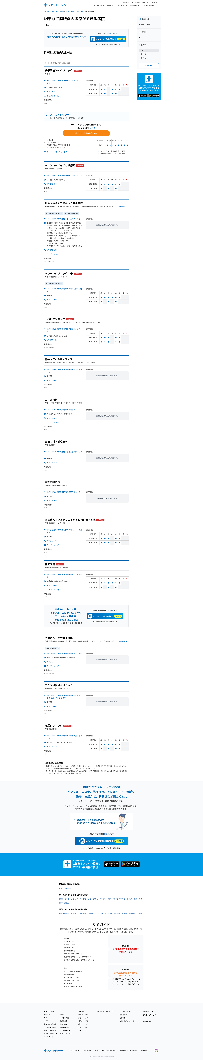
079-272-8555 (52, 250)
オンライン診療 (99, 5)
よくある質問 (136, 2)
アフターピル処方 (66, 1034)
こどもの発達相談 (50, 1027)
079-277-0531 (52, 380)
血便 (140, 899)
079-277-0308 (52, 418)
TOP (45, 11)
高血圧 (66, 903)
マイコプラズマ (119, 899)
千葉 (79, 1027)
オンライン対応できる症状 (57, 151)
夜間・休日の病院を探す (128, 1021)
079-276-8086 (52, 299)
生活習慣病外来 (65, 1030)
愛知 (79, 1030)
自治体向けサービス (149, 1015)
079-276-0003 (52, 585)
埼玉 (79, 1024)
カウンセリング (122, 5)
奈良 (86, 1024)
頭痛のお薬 (63, 1021)
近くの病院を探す (53, 11)
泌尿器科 (67, 888)
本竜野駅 (132, 913)
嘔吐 (110, 899)
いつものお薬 (64, 1018)
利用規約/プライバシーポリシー (105, 1051)
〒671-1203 (63, 492)
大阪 (86, 1015)
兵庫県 (62, 11)
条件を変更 (149, 65)
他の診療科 (121, 206)
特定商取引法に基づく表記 (128, 1051)
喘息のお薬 (63, 1024)
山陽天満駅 (92, 913)
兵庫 (86, 1018)
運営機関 (154, 2)
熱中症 (129, 899)
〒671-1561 (64, 653)
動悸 (61, 903)
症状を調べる (134, 5)
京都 (86, 1021)
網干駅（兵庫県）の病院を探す (74, 11)
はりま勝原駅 (64, 913)
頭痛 (89, 899)
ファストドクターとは (150, 5)
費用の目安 (116, 848)
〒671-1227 (64, 175)
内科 (61, 888)
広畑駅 (100, 913)
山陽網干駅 (82, 913)
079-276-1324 (52, 746)
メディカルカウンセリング (104, 1011)
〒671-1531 (63, 409)
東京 (79, 1018)
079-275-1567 (52, 340)
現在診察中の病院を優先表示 (59, 63)
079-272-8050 (52, 184)
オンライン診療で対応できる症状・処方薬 (108, 44)
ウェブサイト (52, 95)
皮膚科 (62, 1015)
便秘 (105, 899)
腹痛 (84, 899)
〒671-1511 (64, 696)
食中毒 (66, 899)
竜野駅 (124, 913)
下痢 (135, 899)
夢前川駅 (108, 913)
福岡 (86, 1027)
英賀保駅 (116, 913)
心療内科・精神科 (50, 1024)
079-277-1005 (52, 541)
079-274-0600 (52, 500)
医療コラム (123, 1018)
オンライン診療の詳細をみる (86, 133)
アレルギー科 (48, 1037)
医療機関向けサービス (150, 1011)
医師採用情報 (147, 1022)
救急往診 (110, 5)
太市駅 (139, 913)
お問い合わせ (146, 2)
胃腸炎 (95, 899)
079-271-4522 (52, 462)
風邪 (61, 899)
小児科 (46, 1021)
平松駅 (73, 913)
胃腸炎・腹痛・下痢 (50, 1034)
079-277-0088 (52, 706)
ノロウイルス (76, 899)
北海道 (80, 1015)
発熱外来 (47, 1015)
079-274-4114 (52, 91)
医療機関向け (125, 2)
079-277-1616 (52, 661)
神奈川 (80, 1021)
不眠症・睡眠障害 (50, 1030)
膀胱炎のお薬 (64, 1027)
